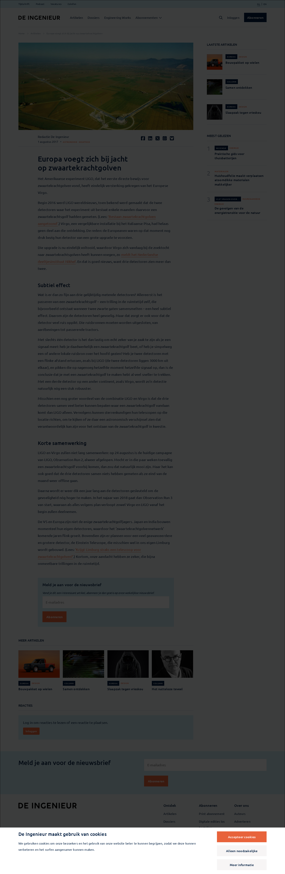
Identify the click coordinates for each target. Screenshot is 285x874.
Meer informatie (242, 865)
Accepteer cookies (242, 837)
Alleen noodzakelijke (241, 851)
